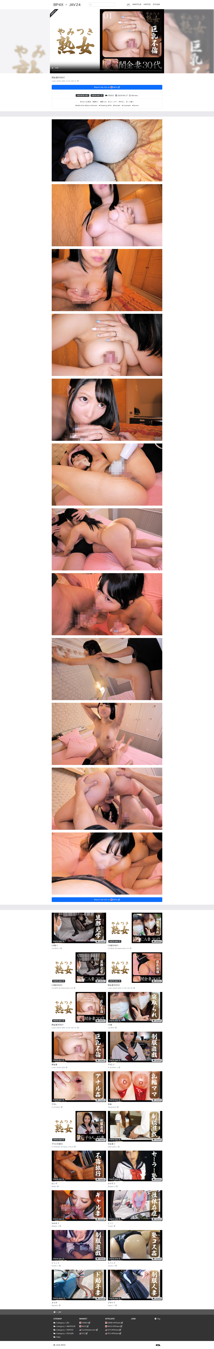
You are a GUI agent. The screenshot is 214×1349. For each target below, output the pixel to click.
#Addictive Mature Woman (86, 105)
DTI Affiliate (113, 1330)
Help (58, 1337)
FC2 (83, 1333)
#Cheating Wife (105, 105)
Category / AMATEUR (65, 1326)
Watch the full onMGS (105, 87)
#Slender (116, 105)
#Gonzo (135, 105)
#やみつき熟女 (85, 102)
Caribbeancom (88, 1330)
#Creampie (126, 105)
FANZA (85, 1322)
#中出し (122, 102)
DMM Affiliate (114, 1322)
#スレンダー (112, 102)
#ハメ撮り (130, 102)
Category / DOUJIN (64, 1333)
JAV (60, 1312)
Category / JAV (62, 1322)
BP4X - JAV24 (67, 4)
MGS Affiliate (114, 1326)
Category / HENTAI (64, 1330)
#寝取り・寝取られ (100, 102)
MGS (84, 1326)
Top (158, 1318)
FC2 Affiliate (113, 1333)
